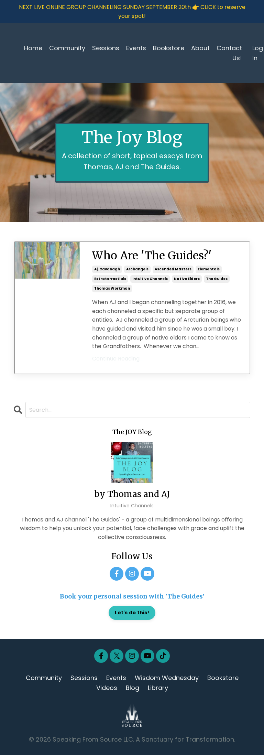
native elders (187, 278)
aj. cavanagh (107, 269)
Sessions (105, 48)
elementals (209, 269)
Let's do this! (132, 612)
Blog (132, 687)
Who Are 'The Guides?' (152, 255)
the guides (217, 278)
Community (67, 48)
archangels (137, 269)
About (200, 48)
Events (136, 48)
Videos (106, 687)
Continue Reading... (117, 359)
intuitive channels (150, 278)
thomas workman (112, 288)
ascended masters (173, 269)
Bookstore (168, 48)
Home (33, 48)
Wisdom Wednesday (167, 677)
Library (158, 687)
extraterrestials (110, 278)
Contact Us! (229, 53)
